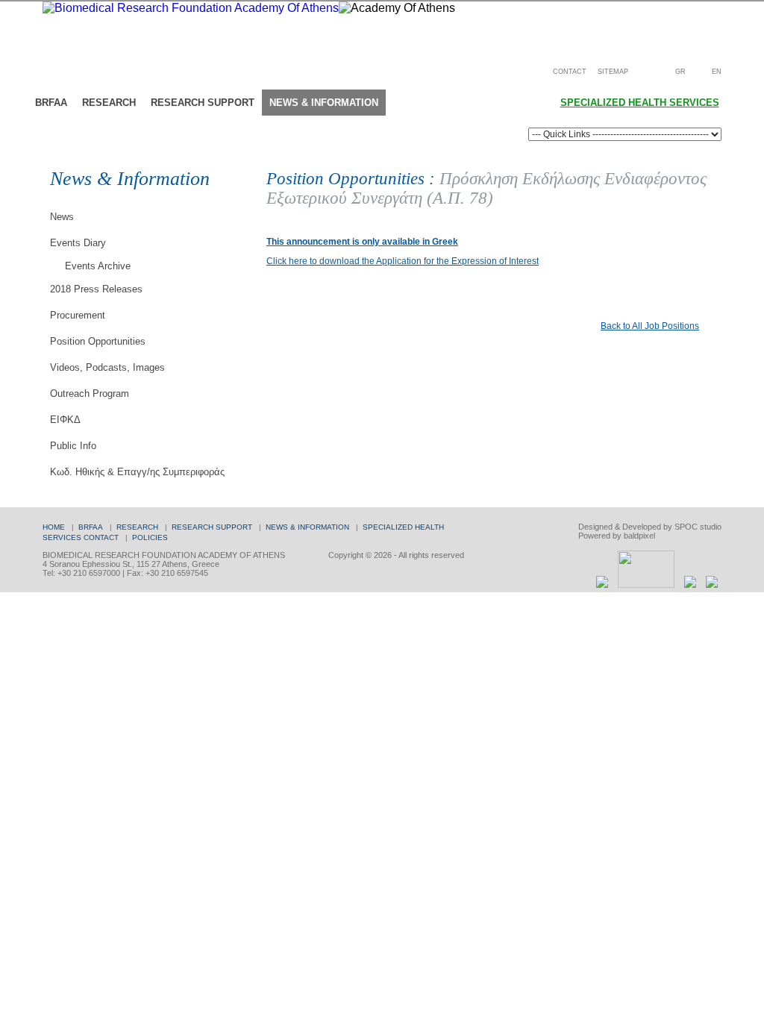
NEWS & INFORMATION (307, 527)
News (62, 216)
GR (680, 71)
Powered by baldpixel (616, 535)
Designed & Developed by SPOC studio (649, 526)
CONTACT (569, 71)
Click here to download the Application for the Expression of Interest (402, 261)
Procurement (77, 315)
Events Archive (98, 266)
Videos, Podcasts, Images (107, 367)
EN (716, 71)
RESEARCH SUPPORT (212, 527)
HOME (54, 527)
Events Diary (78, 242)
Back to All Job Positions (650, 326)
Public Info (73, 445)
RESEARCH (137, 527)
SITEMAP (613, 71)
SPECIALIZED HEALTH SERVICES (639, 102)
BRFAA (90, 527)
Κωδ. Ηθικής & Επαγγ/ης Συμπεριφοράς (137, 471)
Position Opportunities (97, 341)
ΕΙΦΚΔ (65, 419)
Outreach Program (89, 393)
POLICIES (150, 537)
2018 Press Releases (96, 289)
